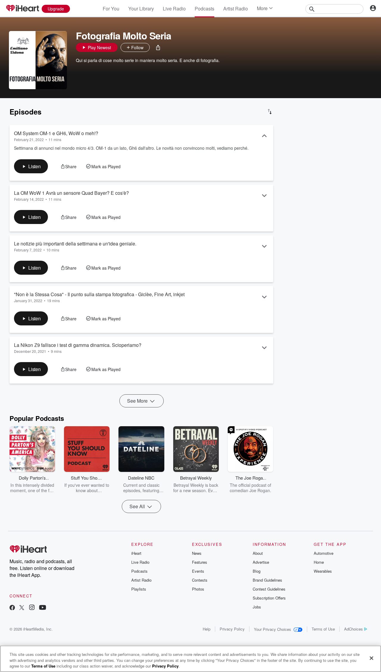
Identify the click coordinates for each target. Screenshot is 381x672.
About (258, 553)
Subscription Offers (269, 598)
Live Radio (174, 8)
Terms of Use (323, 629)
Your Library (141, 8)
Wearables (323, 571)
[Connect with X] (21, 608)
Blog (256, 571)
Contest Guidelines (269, 589)
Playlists (138, 589)
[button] (158, 47)
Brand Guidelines (267, 580)
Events (198, 571)
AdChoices (353, 629)
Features (199, 562)
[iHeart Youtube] (42, 608)
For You (111, 8)
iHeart (136, 553)
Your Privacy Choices (272, 629)
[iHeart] (22, 9)
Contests (199, 580)
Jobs (257, 607)
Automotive (323, 553)
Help (206, 629)
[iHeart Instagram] (32, 608)
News (197, 553)
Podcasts (204, 8)
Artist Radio (235, 8)
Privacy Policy (232, 629)
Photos (198, 589)
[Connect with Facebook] (12, 608)
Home (319, 562)
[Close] (371, 658)
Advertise (261, 562)
